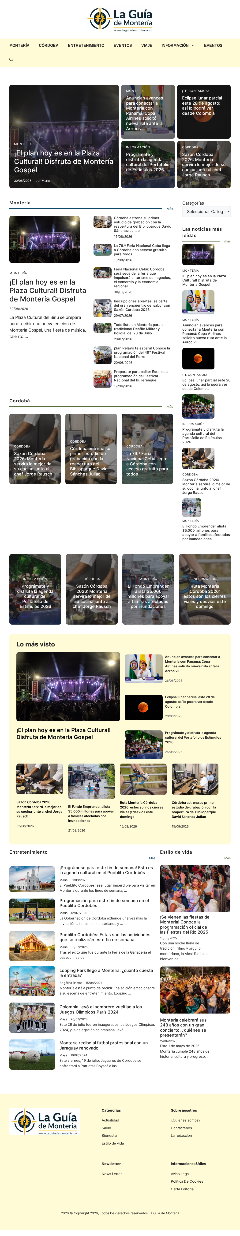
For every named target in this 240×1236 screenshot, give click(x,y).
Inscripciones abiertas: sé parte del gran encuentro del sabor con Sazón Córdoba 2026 (142, 305)
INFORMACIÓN (175, 46)
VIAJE (146, 46)
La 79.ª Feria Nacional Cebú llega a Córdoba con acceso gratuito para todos (142, 249)
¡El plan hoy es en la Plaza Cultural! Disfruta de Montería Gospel (63, 161)
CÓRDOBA (49, 46)
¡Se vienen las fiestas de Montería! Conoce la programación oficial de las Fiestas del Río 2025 (185, 925)
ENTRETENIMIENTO (86, 46)
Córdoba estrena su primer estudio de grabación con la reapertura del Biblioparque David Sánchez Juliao (142, 224)
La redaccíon (181, 1135)
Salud (106, 1128)
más (227, 241)
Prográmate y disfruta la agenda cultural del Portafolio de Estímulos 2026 (147, 162)
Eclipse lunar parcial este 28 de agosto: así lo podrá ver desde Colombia (202, 105)
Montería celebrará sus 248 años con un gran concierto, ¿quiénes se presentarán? (183, 1028)
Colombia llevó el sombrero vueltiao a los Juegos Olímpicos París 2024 (101, 1009)
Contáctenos (181, 1128)
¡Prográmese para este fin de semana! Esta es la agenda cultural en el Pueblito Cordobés (106, 870)
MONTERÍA (19, 46)
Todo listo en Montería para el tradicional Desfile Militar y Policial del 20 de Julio (139, 328)
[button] (11, 60)
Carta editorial (183, 1189)
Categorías (193, 203)
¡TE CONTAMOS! (195, 91)
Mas (152, 858)
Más (170, 209)
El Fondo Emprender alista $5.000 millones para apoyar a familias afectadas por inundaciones (206, 532)
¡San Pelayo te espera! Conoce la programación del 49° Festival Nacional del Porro (142, 352)
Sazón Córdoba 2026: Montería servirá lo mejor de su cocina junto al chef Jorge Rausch (204, 164)
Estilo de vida (113, 1143)
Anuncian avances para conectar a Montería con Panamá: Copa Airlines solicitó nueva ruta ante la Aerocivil (144, 113)
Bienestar (110, 1135)
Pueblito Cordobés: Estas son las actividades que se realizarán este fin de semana (105, 937)
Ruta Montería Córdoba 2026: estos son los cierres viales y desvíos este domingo (205, 596)
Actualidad (110, 1120)
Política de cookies (187, 1181)
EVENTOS (123, 46)
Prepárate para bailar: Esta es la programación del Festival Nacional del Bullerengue (141, 375)
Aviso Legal (180, 1174)
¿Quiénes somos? (185, 1120)
